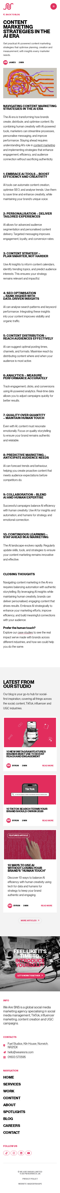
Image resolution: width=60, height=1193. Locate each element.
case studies (25, 632)
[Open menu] (53, 6)
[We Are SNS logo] (8, 6)
